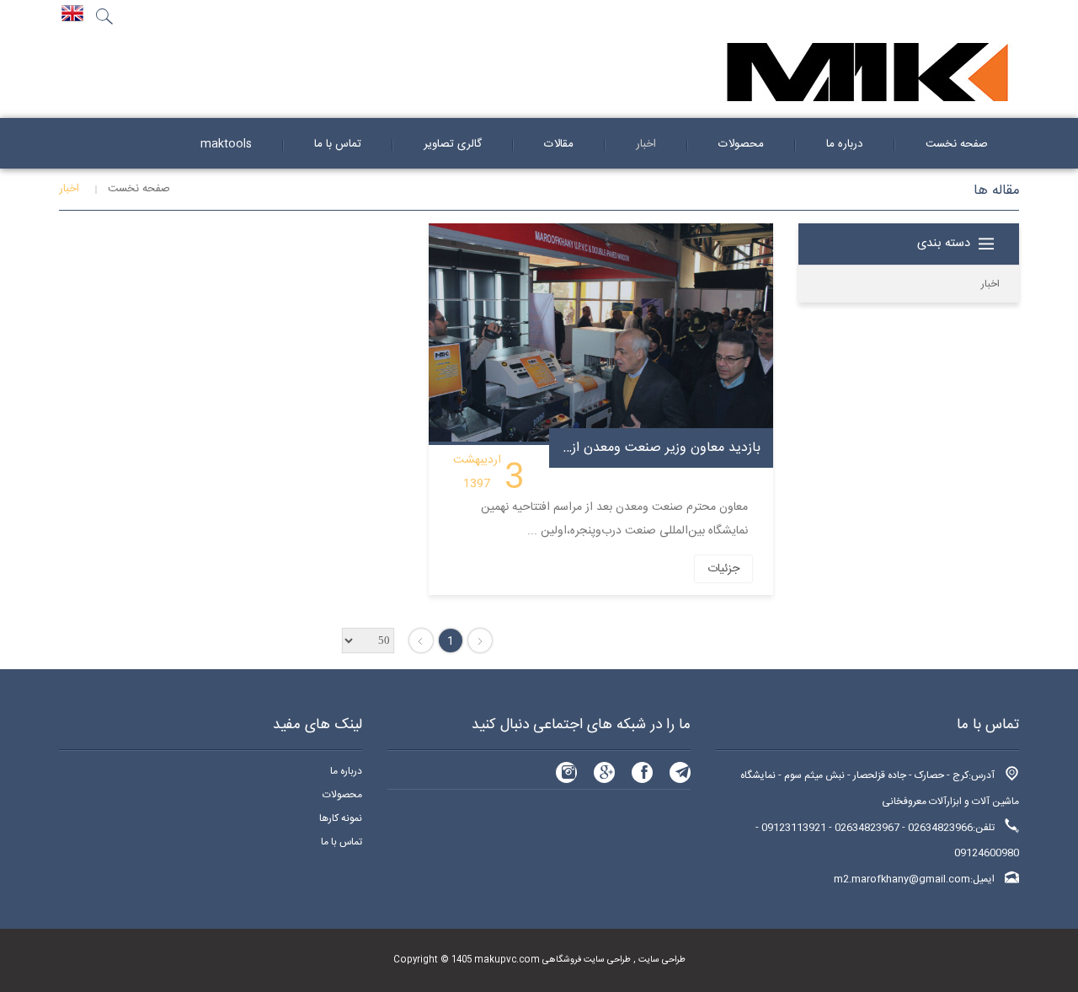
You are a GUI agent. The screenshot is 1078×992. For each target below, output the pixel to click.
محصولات (342, 794)
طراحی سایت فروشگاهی (585, 959)
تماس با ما (341, 842)
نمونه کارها (340, 818)
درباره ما (346, 771)
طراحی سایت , (658, 959)
